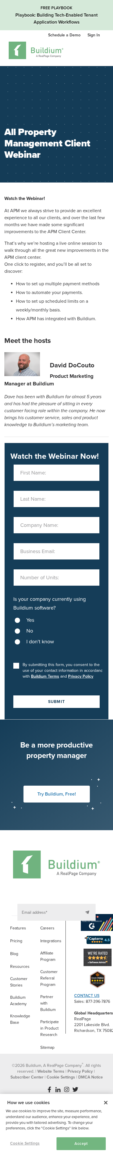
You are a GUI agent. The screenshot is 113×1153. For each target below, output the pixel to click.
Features (18, 928)
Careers (47, 928)
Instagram (66, 1089)
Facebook (49, 1089)
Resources (20, 966)
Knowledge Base (20, 1019)
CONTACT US (86, 995)
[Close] (105, 1102)
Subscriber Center (26, 1077)
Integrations (50, 940)
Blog (14, 953)
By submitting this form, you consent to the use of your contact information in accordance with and (64, 670)
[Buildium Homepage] (36, 51)
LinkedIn (58, 1089)
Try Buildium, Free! (56, 794)
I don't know (40, 641)
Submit (56, 701)
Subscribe (88, 912)
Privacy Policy (80, 676)
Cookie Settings (25, 1143)
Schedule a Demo (65, 35)
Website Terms (50, 1071)
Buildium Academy (18, 1000)
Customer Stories (19, 982)
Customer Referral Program (49, 978)
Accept (81, 1143)
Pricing (16, 940)
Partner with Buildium (48, 1003)
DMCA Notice (90, 1077)
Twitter (75, 1089)
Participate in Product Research (49, 1028)
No (29, 631)
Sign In (94, 35)
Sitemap (47, 1047)
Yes (30, 620)
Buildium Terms (45, 676)
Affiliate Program (47, 956)
